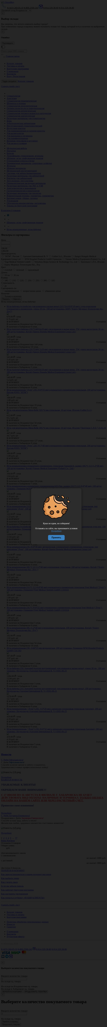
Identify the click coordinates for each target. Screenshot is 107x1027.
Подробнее (56, 531)
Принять (56, 537)
